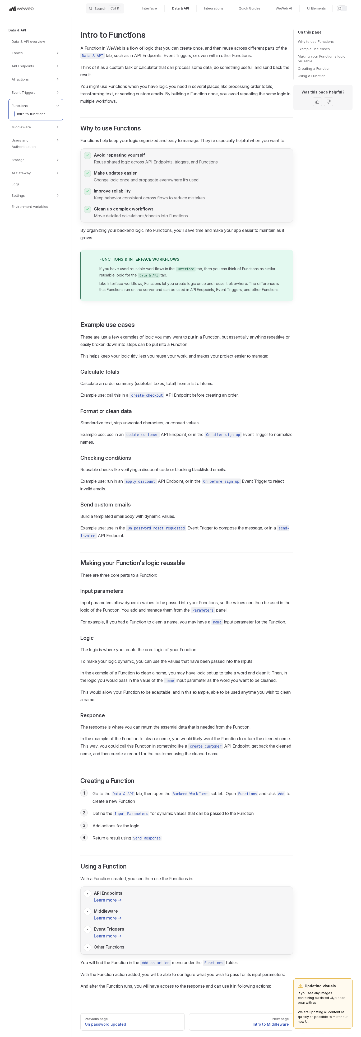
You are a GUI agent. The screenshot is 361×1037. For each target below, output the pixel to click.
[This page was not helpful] (328, 101)
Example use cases (314, 49)
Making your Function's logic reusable (321, 58)
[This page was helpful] (317, 101)
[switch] (342, 8)
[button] (35, 30)
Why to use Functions (316, 41)
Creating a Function (314, 68)
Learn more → (108, 900)
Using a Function (312, 76)
